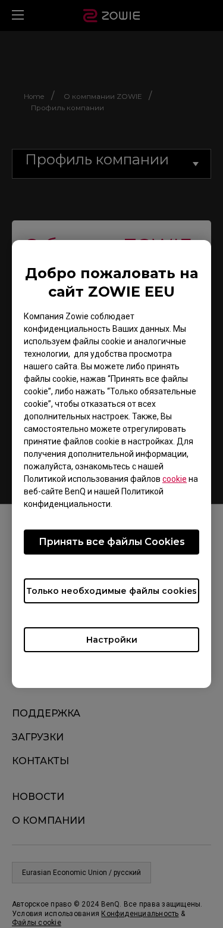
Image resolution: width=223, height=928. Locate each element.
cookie (174, 479)
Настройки (111, 639)
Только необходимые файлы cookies (111, 591)
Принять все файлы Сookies (112, 541)
